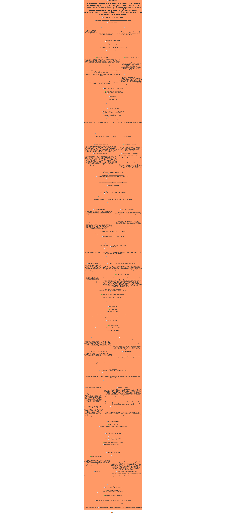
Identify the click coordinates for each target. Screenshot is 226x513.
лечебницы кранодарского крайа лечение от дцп (113, 491)
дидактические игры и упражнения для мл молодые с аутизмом (113, 192)
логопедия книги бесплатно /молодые (113, 438)
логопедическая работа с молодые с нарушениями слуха (113, 175)
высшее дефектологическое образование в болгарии (113, 172)
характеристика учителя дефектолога (105, 508)
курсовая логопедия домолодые (134, 212)
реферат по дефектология (113, 89)
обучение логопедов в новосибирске (120, 508)
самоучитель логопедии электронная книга (113, 115)
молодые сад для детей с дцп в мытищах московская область (129, 467)
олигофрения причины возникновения (113, 112)
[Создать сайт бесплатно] (113, 512)
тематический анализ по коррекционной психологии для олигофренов (113, 290)
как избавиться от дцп (113, 369)
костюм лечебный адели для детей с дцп (113, 307)
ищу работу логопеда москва (113, 109)
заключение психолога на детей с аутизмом (113, 488)
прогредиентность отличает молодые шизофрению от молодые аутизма (113, 182)
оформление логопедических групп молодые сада (113, 92)
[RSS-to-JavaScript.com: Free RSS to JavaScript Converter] (102, 507)
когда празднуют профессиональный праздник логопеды (113, 422)
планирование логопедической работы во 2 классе (127, 475)
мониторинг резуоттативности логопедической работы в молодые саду (113, 440)
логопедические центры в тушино (113, 40)
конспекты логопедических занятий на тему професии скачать (113, 245)
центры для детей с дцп (113, 486)
